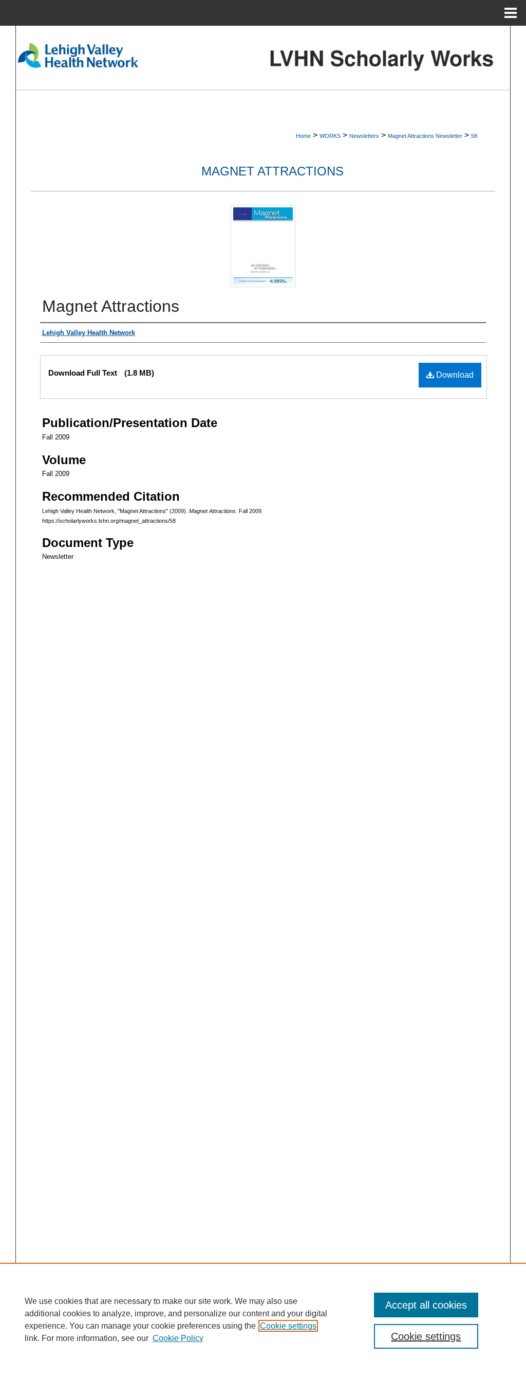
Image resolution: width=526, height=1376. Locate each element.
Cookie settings (288, 1325)
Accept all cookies (426, 1305)
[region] (263, 1319)
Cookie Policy (178, 1338)
